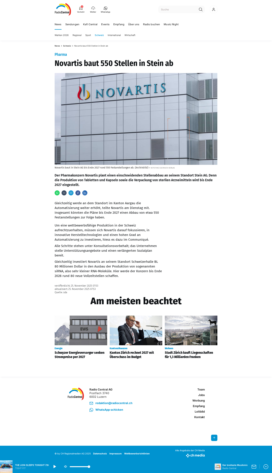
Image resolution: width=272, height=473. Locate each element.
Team (201, 389)
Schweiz (99, 35)
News (58, 24)
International (114, 35)
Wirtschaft (130, 35)
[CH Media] (190, 455)
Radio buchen (151, 24)
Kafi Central (90, 24)
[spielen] (54, 467)
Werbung (198, 400)
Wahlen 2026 (62, 35)
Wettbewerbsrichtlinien (137, 453)
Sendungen (72, 24)
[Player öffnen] (266, 466)
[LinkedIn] (84, 192)
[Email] (71, 192)
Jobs (201, 395)
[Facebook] (77, 192)
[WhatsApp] (57, 192)
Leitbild (200, 411)
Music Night (171, 24)
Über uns (133, 24)
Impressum (115, 453)
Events (105, 24)
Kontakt (199, 417)
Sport (88, 35)
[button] (105, 9)
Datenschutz (100, 453)
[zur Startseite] (63, 9)
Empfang (118, 24)
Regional (77, 35)
